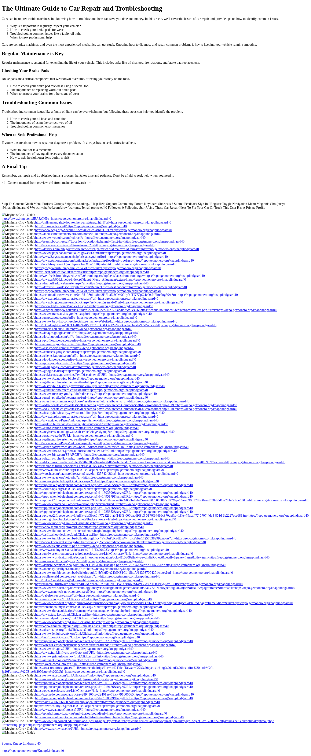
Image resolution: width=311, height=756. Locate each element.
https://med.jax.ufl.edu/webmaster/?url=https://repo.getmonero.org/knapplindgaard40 (91, 397)
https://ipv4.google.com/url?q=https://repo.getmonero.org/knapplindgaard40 (85, 359)
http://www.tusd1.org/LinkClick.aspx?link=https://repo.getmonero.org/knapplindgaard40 (94, 614)
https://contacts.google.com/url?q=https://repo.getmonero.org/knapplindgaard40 (88, 352)
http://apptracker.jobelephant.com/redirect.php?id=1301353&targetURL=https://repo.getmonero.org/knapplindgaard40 (114, 683)
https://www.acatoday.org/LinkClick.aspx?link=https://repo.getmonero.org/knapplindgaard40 (97, 622)
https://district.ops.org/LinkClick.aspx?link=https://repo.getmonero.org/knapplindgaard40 (94, 629)
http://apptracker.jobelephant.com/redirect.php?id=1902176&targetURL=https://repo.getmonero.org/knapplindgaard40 (114, 508)
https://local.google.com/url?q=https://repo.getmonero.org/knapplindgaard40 (85, 336)
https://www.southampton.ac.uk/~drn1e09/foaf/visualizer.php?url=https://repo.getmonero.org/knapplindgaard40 (109, 717)
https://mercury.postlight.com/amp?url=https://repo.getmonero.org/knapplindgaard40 (91, 569)
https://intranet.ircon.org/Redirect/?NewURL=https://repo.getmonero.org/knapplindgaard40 (96, 660)
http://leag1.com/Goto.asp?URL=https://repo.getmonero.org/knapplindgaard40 (87, 637)
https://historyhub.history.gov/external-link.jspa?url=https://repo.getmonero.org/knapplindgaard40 (100, 386)
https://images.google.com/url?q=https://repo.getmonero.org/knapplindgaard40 (87, 333)
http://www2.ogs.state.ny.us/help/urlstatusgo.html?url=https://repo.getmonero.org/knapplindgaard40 (101, 256)
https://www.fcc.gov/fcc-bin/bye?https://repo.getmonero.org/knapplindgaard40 (87, 378)
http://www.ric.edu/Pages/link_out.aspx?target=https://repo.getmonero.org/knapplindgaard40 (96, 420)
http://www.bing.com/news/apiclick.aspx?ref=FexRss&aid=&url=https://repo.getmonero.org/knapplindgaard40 (109, 302)
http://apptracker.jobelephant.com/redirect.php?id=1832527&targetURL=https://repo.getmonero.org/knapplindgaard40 (114, 641)
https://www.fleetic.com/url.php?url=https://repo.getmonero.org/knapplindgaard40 (89, 546)
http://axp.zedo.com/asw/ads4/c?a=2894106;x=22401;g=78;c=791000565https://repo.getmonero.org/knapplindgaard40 (114, 694)
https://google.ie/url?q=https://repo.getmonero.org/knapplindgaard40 (80, 371)
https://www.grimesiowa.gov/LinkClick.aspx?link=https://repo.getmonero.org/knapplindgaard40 (99, 656)
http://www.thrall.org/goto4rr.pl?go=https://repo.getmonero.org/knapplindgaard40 (89, 527)
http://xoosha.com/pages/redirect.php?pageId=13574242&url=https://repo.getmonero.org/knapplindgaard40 (106, 473)
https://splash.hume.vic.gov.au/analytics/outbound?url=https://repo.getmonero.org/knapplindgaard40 (101, 424)
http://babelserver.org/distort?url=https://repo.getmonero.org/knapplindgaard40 (87, 595)
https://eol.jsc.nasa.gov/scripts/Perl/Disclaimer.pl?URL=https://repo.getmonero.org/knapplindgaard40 (102, 374)
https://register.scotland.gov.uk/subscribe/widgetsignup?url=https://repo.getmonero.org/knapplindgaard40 (105, 432)
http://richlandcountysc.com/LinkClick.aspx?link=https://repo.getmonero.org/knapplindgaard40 (98, 607)
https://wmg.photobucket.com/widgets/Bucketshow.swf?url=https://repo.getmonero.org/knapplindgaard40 (105, 519)
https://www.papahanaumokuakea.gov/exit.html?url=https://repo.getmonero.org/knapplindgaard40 (100, 253)
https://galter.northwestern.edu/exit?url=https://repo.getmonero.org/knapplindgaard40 (91, 382)
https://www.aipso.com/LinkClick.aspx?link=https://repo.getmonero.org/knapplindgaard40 (95, 675)
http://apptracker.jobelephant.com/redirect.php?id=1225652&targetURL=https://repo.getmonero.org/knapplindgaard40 (114, 511)
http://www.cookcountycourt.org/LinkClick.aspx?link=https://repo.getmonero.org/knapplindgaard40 (102, 626)
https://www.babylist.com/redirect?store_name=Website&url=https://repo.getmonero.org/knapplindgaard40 (106, 321)
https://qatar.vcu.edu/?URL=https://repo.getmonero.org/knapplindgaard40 (84, 435)
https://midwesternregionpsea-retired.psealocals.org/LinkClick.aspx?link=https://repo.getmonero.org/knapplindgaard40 (114, 553)
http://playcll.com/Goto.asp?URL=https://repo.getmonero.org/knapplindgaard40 (88, 664)
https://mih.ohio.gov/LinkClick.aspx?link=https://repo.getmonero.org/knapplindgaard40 (93, 599)
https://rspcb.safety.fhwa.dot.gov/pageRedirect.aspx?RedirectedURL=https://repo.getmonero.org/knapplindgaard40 (112, 447)
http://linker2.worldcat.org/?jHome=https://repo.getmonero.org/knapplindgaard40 (89, 580)
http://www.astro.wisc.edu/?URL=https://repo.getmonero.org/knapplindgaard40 (88, 728)
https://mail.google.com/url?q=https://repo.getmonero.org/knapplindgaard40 (85, 367)
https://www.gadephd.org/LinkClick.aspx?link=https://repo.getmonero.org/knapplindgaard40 (97, 481)
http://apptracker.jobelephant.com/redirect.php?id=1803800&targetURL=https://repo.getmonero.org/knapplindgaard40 (114, 492)
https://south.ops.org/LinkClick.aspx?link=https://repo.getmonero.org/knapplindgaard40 (93, 489)
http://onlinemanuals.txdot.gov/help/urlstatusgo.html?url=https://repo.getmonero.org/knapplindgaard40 (103, 222)
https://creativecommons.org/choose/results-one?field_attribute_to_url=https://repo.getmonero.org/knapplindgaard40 (112, 401)
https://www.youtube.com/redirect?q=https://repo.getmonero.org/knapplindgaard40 (90, 237)
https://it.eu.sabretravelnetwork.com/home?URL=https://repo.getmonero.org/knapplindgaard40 (98, 234)
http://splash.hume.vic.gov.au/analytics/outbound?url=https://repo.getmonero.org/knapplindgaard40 (101, 713)
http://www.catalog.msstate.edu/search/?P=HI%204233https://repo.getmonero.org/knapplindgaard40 (102, 550)
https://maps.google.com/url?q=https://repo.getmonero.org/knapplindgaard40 (86, 317)
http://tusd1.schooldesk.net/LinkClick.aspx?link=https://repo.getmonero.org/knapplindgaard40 (97, 534)
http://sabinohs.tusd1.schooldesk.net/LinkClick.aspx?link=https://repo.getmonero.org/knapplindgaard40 (104, 466)
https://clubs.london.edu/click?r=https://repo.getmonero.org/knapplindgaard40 (87, 428)
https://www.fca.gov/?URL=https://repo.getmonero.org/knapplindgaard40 (84, 648)
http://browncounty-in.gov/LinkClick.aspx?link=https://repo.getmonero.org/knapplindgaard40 (97, 706)
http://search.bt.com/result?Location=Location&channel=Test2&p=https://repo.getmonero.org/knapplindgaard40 (109, 241)
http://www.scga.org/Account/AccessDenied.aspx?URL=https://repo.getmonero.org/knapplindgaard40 (103, 230)
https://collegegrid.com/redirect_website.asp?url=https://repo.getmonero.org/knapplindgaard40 (97, 576)
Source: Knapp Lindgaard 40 (21, 743)
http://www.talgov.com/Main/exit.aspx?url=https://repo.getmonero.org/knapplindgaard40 (94, 306)
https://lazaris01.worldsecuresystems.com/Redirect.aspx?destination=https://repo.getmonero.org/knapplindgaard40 (111, 287)
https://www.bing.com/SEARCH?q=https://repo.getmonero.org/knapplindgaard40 (56, 218)
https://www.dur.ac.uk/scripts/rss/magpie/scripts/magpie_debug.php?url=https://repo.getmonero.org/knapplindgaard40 (113, 610)
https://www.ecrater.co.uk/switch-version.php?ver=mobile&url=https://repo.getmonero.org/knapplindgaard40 (107, 504)
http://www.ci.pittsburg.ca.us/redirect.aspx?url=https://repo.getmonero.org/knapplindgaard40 (96, 298)
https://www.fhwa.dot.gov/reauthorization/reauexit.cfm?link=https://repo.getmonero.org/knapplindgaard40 (106, 451)
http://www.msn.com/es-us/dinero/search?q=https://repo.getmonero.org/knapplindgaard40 (94, 245)
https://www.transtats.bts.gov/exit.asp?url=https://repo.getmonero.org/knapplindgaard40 (93, 314)
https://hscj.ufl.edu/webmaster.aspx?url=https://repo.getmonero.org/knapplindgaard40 (92, 283)
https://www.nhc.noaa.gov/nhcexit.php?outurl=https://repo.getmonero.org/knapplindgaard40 (96, 679)
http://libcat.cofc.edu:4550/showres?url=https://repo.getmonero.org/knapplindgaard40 (92, 272)
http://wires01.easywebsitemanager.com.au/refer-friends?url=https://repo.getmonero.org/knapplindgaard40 (105, 645)
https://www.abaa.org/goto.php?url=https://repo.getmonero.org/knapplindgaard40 (89, 477)
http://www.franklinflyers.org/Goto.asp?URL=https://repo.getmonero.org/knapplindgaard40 (96, 652)
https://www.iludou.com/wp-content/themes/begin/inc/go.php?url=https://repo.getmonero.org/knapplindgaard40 (109, 530)
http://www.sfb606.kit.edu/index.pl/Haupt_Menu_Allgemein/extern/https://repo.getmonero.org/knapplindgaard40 (110, 279)
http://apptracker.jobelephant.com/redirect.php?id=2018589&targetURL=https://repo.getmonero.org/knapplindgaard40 (114, 698)
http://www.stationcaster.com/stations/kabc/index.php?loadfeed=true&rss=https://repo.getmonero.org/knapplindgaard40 (114, 260)
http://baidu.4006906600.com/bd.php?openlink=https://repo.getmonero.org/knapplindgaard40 (97, 702)
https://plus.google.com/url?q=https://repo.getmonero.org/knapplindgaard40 (85, 363)
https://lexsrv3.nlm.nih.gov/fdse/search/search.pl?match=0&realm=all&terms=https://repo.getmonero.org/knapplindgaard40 (117, 249)
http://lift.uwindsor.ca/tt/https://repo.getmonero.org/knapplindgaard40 (81, 226)
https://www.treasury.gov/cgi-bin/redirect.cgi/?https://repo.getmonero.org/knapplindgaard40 (96, 393)
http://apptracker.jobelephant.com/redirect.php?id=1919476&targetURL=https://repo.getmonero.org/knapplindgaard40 (114, 687)
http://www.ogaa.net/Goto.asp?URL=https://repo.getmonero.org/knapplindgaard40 (90, 709)
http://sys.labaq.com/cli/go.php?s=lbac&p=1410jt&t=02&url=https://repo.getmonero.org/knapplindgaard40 (106, 264)
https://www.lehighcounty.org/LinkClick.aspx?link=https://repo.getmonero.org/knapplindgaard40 (100, 633)
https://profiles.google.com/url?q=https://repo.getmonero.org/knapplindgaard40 (87, 340)
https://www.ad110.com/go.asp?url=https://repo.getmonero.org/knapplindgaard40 (89, 561)
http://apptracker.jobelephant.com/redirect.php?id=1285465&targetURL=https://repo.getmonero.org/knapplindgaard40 (114, 485)
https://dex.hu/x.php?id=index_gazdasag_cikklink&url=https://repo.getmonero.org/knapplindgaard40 (102, 458)
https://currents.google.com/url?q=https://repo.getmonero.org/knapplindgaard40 (88, 344)
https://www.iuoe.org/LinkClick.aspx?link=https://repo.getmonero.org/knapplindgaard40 (94, 523)
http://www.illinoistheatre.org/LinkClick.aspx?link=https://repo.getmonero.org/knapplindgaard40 (99, 470)
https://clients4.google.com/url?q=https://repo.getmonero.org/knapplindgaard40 (87, 355)
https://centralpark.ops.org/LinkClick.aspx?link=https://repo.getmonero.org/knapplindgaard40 (97, 618)
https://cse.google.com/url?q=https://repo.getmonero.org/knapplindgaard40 (84, 348)
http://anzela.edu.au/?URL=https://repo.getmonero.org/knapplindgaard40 (83, 329)
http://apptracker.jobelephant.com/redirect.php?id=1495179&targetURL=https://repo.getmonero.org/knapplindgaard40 (114, 496)
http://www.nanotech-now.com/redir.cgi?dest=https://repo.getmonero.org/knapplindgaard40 (96, 591)
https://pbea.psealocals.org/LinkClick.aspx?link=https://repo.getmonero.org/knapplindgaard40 (97, 690)
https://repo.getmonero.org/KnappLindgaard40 (33, 750)
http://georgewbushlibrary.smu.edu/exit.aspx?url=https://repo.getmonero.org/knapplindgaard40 (98, 268)
